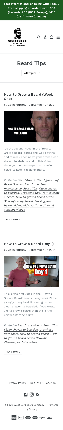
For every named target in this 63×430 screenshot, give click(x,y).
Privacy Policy (17, 383)
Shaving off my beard (18, 201)
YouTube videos (14, 209)
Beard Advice (26, 180)
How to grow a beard (34, 333)
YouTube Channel (42, 205)
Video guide (21, 205)
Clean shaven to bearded (21, 329)
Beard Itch (31, 184)
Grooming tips (30, 192)
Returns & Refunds (43, 383)
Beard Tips (30, 188)
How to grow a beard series (34, 197)
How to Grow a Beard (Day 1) (29, 244)
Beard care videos (30, 325)
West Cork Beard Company (29, 405)
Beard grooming (47, 180)
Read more (13, 219)
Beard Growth (13, 184)
